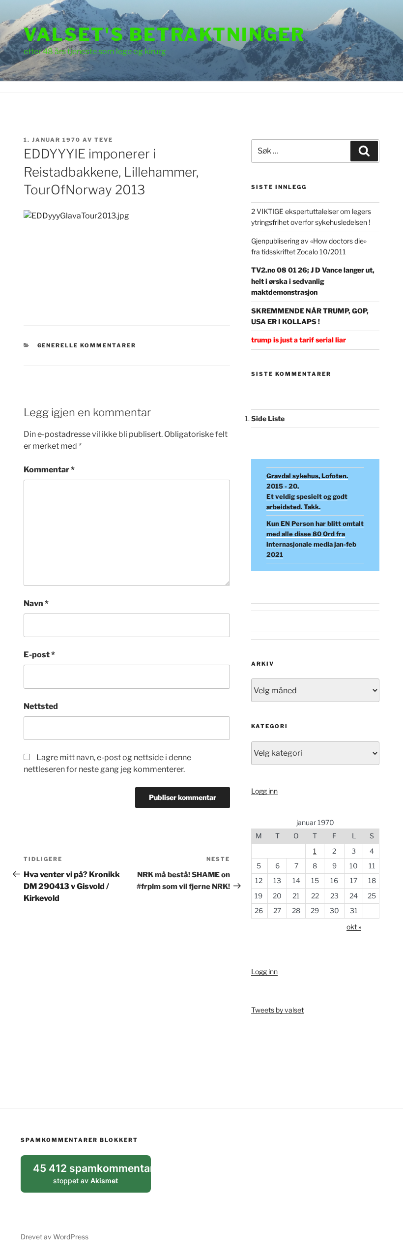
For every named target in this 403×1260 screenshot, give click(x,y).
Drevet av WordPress (54, 1236)
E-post (39, 654)
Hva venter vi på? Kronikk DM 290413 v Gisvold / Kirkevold (72, 886)
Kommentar (49, 469)
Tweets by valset (277, 1010)
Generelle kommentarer (87, 345)
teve (103, 139)
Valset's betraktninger (164, 34)
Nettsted (41, 706)
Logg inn (264, 791)
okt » (353, 926)
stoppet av (92, 1177)
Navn (36, 603)
